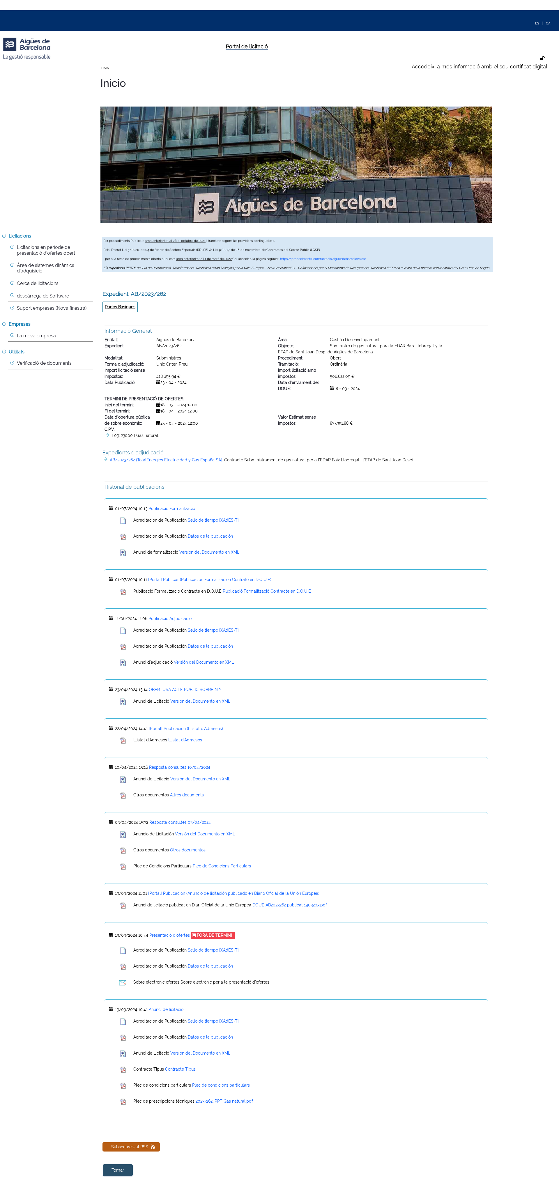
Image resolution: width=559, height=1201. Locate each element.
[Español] (537, 23)
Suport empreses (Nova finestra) (51, 308)
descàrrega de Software (43, 296)
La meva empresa (36, 336)
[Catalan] (548, 23)
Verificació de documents (44, 363)
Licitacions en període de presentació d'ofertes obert (46, 250)
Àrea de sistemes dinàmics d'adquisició (46, 268)
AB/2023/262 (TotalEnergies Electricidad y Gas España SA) (166, 460)
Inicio (104, 67)
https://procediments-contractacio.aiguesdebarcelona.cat (323, 259)
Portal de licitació (247, 46)
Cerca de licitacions (38, 283)
